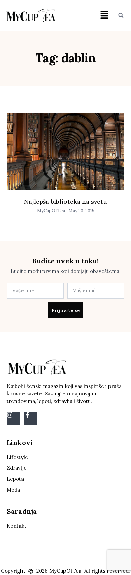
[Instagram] (13, 418)
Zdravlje (17, 468)
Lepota (15, 479)
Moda (13, 490)
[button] (104, 15)
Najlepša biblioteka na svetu (65, 201)
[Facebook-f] (31, 418)
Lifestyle (17, 457)
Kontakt (16, 526)
